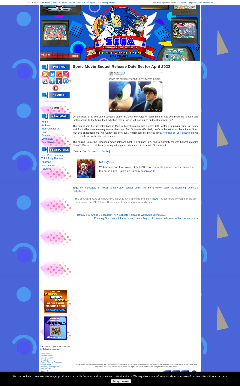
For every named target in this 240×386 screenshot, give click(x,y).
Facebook (46, 2)
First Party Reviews (52, 155)
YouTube (81, 2)
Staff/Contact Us (50, 128)
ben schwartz (87, 187)
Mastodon (102, 2)
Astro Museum (46, 354)
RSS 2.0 (97, 202)
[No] (235, 379)
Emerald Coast (47, 358)
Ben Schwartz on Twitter (96, 151)
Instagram (91, 2)
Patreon (112, 2)
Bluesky (56, 2)
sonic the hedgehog (175, 187)
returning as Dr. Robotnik (176, 132)
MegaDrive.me (46, 360)
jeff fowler (102, 187)
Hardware (46, 161)
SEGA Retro (46, 369)
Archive (45, 125)
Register (192, 2)
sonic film (140, 187)
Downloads (47, 138)
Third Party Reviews (52, 158)
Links (44, 132)
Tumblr (72, 2)
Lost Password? (205, 2)
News (155, 198)
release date (117, 187)
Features (46, 168)
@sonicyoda (148, 170)
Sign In (184, 2)
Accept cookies (120, 381)
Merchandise (48, 165)
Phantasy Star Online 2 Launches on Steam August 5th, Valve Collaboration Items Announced (145, 218)
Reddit (64, 2)
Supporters (47, 142)
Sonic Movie (155, 187)
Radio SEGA (46, 364)
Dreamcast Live (47, 356)
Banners (45, 135)
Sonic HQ (45, 371)
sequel (129, 187)
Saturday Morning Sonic (50, 367)
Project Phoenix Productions (52, 362)
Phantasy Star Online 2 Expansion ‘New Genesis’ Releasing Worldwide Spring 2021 (120, 214)
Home (44, 121)
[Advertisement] (55, 230)
